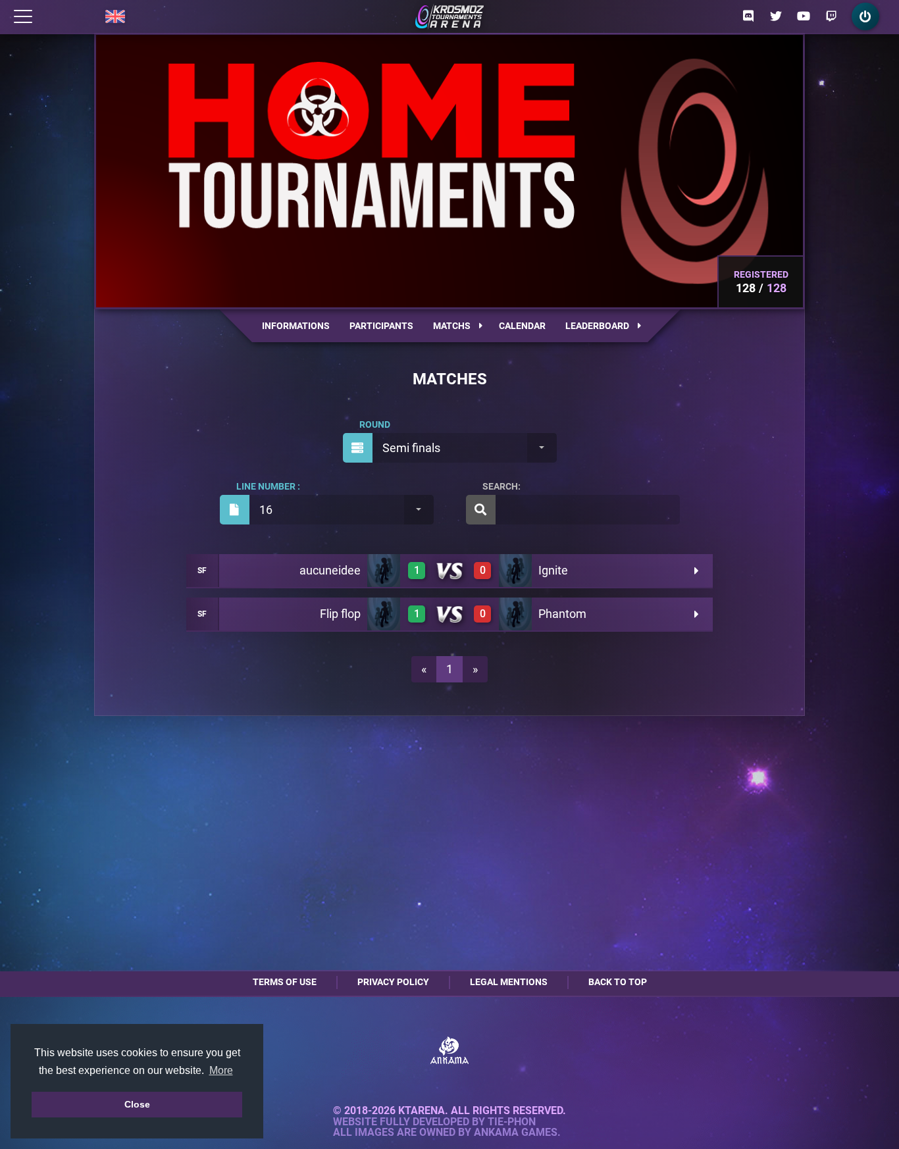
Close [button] (137, 1104)
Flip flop (340, 614)
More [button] (221, 1070)
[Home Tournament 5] (449, 16)
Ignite (553, 570)
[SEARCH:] (573, 509)
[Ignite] (515, 570)
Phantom (562, 614)
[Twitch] (831, 16)
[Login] (865, 16)
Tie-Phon (512, 1122)
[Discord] (748, 16)
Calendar (522, 325)
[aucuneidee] (383, 570)
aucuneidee (330, 570)
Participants (381, 325)
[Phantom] (515, 614)
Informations (296, 325)
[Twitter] (776, 16)
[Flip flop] (383, 614)
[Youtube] (803, 16)
